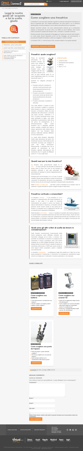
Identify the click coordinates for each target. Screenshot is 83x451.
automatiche (42, 252)
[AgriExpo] (68, 440)
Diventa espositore (76, 1)
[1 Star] (30, 370)
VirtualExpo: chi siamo (56, 432)
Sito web (31, 408)
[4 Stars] (34, 370)
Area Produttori (54, 428)
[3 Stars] (33, 370)
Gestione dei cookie (74, 447)
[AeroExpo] (61, 440)
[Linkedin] (73, 430)
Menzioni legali (37, 447)
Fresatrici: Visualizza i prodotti (43, 46)
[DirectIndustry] (11, 3)
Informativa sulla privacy (47, 447)
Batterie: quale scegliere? (38, 305)
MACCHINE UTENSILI (35, 14)
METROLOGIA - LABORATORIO (66, 293)
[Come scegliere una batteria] (41, 281)
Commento (33, 382)
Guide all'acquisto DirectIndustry (14, 447)
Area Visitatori (54, 429)
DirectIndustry (64, 1)
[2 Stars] (32, 370)
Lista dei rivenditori (35, 448)
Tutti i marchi (54, 427)
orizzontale (43, 213)
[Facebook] (67, 430)
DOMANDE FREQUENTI (39, 429)
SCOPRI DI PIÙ (36, 308)
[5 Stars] (35, 370)
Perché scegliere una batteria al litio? (41, 303)
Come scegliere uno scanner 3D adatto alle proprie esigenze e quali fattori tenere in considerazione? (69, 305)
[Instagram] (76, 430)
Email (31, 403)
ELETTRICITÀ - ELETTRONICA (37, 293)
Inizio (3, 8)
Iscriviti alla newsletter (56, 431)
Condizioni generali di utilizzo (61, 447)
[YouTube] (70, 430)
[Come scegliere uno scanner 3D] (69, 281)
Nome (31, 398)
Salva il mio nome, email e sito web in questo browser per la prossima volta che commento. (53, 415)
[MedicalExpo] (53, 440)
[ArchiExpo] (37, 440)
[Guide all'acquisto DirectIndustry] (14, 29)
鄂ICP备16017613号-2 (46, 448)
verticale (41, 197)
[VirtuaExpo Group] (18, 440)
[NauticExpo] (45, 440)
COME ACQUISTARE (12, 429)
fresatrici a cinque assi (41, 184)
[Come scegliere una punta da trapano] (41, 332)
